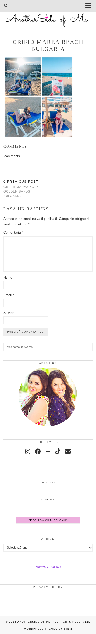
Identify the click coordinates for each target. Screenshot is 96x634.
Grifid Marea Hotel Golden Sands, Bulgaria (22, 189)
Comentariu (13, 232)
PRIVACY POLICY (48, 567)
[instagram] (27, 451)
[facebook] (38, 451)
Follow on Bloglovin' (49, 520)
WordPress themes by (48, 628)
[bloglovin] (48, 451)
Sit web (8, 313)
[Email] (68, 451)
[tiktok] (57, 451)
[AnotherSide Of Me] (48, 17)
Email (8, 295)
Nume (8, 277)
